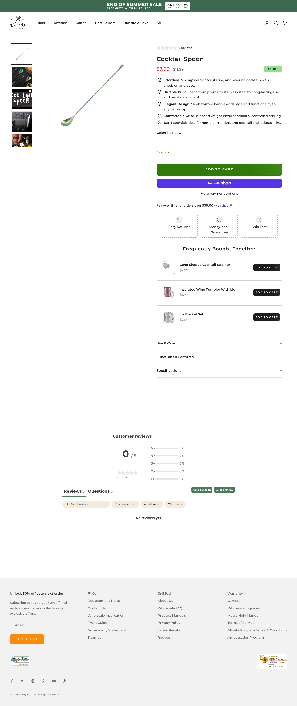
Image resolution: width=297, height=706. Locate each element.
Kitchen (60, 23)
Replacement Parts (104, 601)
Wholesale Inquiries (243, 608)
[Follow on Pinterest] (43, 681)
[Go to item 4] (21, 121)
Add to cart (219, 169)
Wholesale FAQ (170, 608)
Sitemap (95, 637)
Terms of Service (240, 623)
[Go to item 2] (21, 76)
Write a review (224, 489)
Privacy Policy (169, 623)
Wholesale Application (106, 615)
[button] (167, 448)
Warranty (235, 593)
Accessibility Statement (107, 630)
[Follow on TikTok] (64, 681)
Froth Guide (97, 623)
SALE (161, 23)
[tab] (100, 492)
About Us (165, 601)
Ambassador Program (245, 637)
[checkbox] (175, 504)
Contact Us (97, 608)
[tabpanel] (148, 531)
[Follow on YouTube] (54, 681)
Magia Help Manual (243, 615)
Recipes (164, 637)
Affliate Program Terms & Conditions (257, 630)
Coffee (81, 23)
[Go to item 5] (21, 144)
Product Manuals (172, 615)
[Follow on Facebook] (12, 681)
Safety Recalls (169, 630)
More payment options (219, 193)
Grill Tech (165, 593)
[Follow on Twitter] (22, 681)
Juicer (40, 23)
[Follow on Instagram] (33, 681)
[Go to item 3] (21, 99)
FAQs (92, 593)
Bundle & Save (136, 23)
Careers (233, 601)
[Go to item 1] (21, 54)
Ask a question (202, 489)
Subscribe (27, 639)
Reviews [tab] (74, 491)
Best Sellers (105, 23)
